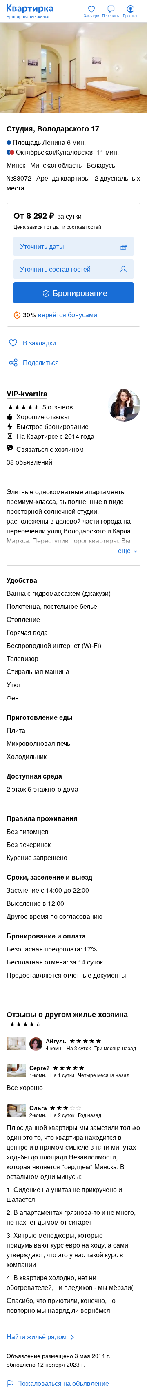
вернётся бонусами (67, 314)
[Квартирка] (34, 11)
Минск (16, 165)
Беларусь (101, 165)
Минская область (56, 165)
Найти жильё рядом (37, 1336)
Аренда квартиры (63, 178)
